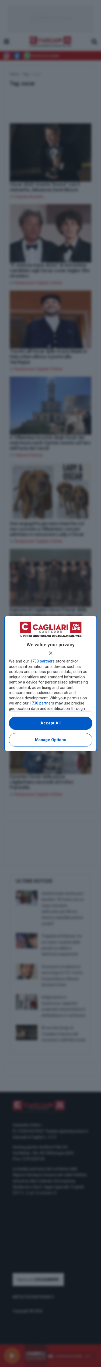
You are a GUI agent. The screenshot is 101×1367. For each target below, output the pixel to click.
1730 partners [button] (42, 661)
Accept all (50, 723)
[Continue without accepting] (50, 653)
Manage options (50, 739)
